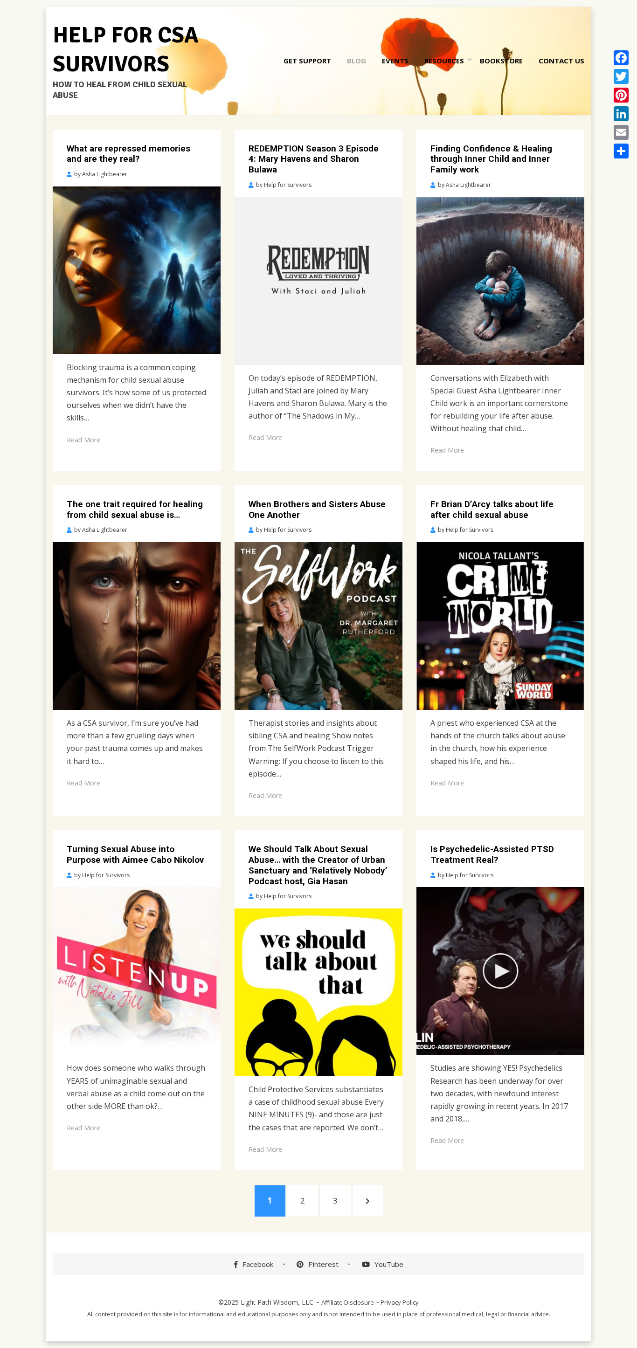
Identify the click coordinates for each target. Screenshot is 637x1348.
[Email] (621, 132)
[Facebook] (621, 57)
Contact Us (561, 60)
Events (395, 60)
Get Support (307, 60)
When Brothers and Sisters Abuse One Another (317, 509)
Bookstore (501, 60)
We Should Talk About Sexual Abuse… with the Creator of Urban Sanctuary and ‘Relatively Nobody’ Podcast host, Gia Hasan (318, 865)
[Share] (621, 151)
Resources (444, 60)
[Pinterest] (621, 95)
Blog (356, 60)
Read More (83, 439)
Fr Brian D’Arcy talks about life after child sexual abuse (492, 509)
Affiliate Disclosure (347, 1302)
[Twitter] (621, 76)
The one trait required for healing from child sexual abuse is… (135, 509)
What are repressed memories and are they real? (128, 154)
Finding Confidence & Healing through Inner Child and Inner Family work (491, 159)
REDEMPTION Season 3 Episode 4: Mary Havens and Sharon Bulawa (314, 159)
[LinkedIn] (621, 113)
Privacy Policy (400, 1302)
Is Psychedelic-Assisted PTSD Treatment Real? (492, 854)
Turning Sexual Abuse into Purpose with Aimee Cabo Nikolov (135, 854)
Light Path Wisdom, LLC (277, 1302)
